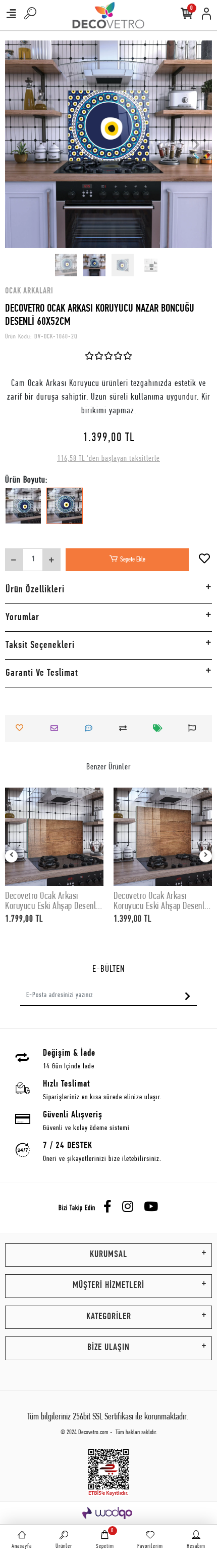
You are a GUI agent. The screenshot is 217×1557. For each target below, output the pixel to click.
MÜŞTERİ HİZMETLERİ (108, 1285)
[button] (20, 144)
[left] (11, 856)
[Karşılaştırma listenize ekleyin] (126, 728)
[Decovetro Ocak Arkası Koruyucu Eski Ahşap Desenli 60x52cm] (163, 837)
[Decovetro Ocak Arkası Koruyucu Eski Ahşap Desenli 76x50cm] (54, 837)
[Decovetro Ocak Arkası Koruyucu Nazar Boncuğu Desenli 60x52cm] (64, 513)
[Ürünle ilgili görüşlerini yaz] (91, 728)
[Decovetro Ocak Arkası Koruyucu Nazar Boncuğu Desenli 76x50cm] (23, 513)
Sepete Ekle (132, 560)
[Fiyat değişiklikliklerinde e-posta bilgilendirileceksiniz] (160, 728)
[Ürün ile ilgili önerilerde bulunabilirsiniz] (195, 728)
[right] (205, 856)
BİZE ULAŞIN (108, 1348)
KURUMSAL (108, 1255)
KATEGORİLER (108, 1317)
